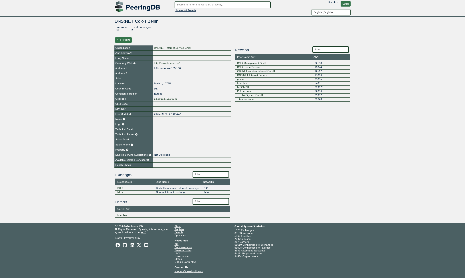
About (178, 226)
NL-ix (120, 192)
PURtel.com (244, 91)
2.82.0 (118, 237)
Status (178, 258)
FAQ (177, 253)
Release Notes (183, 250)
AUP (143, 232)
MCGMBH (243, 87)
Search (179, 232)
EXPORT (123, 40)
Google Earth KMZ (185, 261)
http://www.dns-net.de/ (167, 63)
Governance (182, 256)
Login (345, 3)
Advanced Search (185, 10)
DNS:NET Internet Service (252, 75)
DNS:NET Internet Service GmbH (173, 47)
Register (332, 2)
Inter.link (122, 215)
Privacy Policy (132, 237)
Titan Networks (245, 99)
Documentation (183, 247)
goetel (240, 79)
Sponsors (180, 235)
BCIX (120, 188)
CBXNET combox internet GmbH (256, 71)
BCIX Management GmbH (252, 63)
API (177, 244)
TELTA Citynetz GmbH (250, 95)
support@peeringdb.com (189, 271)
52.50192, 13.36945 (165, 98)
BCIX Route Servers (248, 67)
